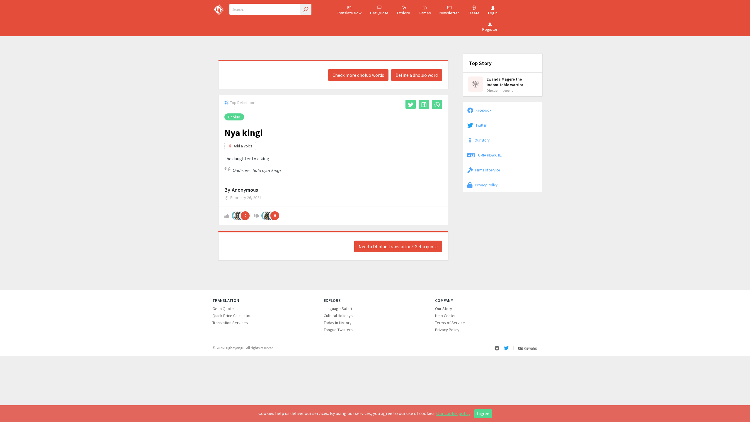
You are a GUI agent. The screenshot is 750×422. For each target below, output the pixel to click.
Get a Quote (223, 308)
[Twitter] (506, 348)
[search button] (305, 9)
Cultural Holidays (338, 315)
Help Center (445, 315)
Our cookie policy (453, 413)
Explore (403, 13)
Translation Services (230, 322)
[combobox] (270, 9)
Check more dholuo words (358, 75)
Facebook (483, 110)
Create (474, 13)
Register (489, 29)
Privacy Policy (485, 185)
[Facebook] (497, 348)
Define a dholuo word (417, 75)
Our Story (482, 140)
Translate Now (349, 13)
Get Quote (379, 13)
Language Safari (338, 308)
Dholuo (234, 117)
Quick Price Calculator (231, 315)
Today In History (338, 322)
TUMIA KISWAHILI (489, 155)
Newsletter (449, 13)
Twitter (480, 125)
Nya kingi (243, 133)
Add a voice (243, 146)
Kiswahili (530, 348)
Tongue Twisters (338, 329)
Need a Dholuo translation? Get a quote (398, 246)
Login (492, 13)
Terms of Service (487, 170)
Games (425, 13)
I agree (483, 413)
